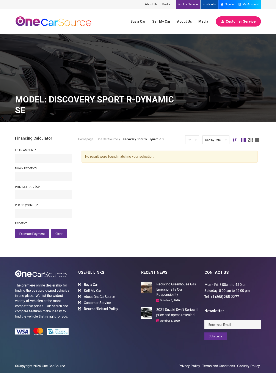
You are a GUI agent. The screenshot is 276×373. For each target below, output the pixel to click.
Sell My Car (161, 21)
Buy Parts (209, 4)
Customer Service (241, 21)
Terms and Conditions (218, 366)
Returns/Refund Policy (100, 309)
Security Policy (248, 366)
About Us (151, 4)
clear (59, 234)
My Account (251, 4)
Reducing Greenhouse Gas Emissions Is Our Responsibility (176, 289)
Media (166, 4)
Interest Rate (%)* (27, 186)
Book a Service (188, 4)
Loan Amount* (25, 150)
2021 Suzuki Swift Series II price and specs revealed (177, 312)
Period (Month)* (26, 205)
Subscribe (215, 336)
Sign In (229, 4)
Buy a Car (138, 21)
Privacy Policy (189, 366)
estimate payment (32, 234)
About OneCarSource (99, 297)
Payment (21, 223)
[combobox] (192, 139)
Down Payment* (26, 168)
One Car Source (53, 366)
